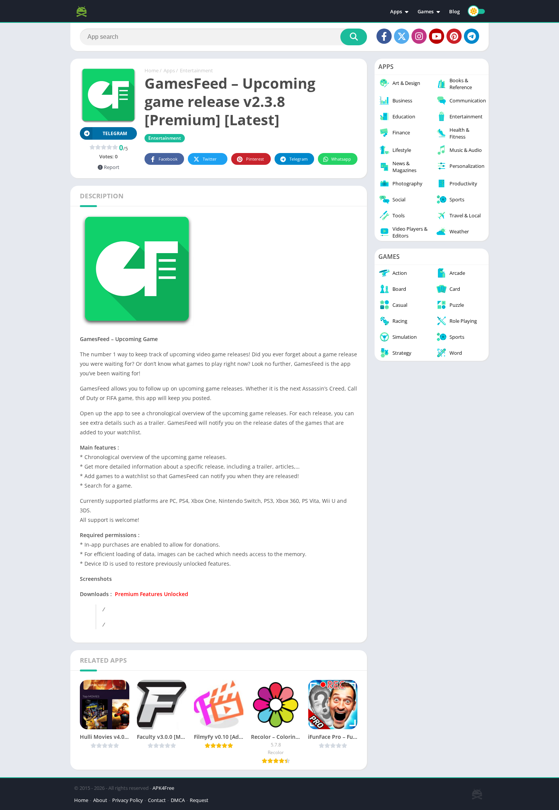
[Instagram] (419, 36)
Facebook (168, 159)
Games (426, 11)
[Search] (353, 37)
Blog (454, 11)
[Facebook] (384, 36)
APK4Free (163, 787)
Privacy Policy (127, 800)
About (100, 800)
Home (152, 70)
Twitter (210, 159)
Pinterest (255, 159)
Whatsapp (341, 159)
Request (199, 800)
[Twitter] (401, 36)
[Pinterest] (454, 36)
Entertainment (196, 70)
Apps (396, 11)
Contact (157, 800)
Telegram (298, 159)
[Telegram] (471, 36)
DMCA (178, 800)
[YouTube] (436, 36)
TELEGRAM (115, 133)
